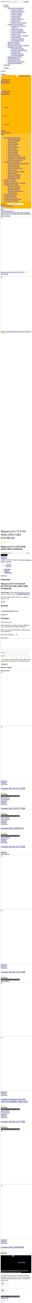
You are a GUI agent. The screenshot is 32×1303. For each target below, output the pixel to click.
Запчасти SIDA (16, 37)
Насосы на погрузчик (14, 60)
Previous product (5, 216)
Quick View (4, 784)
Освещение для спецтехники (16, 157)
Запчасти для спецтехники (16, 8)
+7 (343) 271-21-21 (8, 76)
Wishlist (6, 68)
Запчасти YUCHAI (17, 29)
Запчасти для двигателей (15, 24)
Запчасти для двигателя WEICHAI (18, 163)
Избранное (4, 556)
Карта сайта (21, 1262)
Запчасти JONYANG (14, 155)
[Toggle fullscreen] (5, 1300)
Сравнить (4, 558)
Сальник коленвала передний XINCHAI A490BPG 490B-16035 (14, 1100)
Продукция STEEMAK (15, 63)
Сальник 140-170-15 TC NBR (13, 788)
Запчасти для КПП (13, 42)
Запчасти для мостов (14, 44)
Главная (6, 107)
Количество (6, 553)
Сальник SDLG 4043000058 (12, 1247)
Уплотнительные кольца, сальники (18, 45)
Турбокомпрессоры (13, 58)
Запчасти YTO (15, 34)
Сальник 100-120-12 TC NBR (13, 846)
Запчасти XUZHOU (17, 19)
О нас (6, 5)
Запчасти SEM (15, 18)
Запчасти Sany (15, 21)
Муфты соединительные (18, 22)
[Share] (3, 1300)
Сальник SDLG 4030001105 (12, 828)
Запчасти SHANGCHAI (18, 32)
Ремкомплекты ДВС (14, 178)
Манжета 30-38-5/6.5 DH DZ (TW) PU (12, 272)
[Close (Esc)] (1, 1300)
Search (26, 1)
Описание (7, 569)
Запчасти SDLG (16, 16)
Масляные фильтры (17, 53)
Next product (4, 274)
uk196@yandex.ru (24, 76)
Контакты (7, 65)
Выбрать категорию (7, 206)
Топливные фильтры (17, 55)
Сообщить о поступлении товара (10, 796)
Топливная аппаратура (15, 57)
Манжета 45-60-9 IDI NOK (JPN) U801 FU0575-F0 (16, 331)
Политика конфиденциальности (10, 1270)
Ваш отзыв (4, 637)
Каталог (6, 6)
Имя (2, 652)
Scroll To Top (4, 1298)
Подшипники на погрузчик (16, 61)
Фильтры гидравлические (19, 50)
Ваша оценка (5, 634)
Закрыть (3, 74)
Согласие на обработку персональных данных (14, 1271)
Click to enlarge (5, 527)
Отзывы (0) (8, 572)
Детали (6, 571)
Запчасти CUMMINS (17, 39)
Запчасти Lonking (16, 14)
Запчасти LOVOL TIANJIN (19, 35)
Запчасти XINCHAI (17, 31)
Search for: (4, 1)
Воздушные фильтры (17, 48)
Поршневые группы (17, 40)
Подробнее (4, 794)
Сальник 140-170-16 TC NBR (13, 808)
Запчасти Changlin (16, 9)
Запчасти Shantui (13, 152)
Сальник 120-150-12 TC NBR (13, 1121)
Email (3, 656)
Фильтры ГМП (15, 52)
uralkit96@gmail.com (23, 594)
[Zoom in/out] (6, 1300)
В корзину (4, 555)
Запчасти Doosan (13, 154)
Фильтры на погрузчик (15, 47)
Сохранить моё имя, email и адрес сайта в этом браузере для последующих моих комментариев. (16, 660)
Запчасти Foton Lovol (17, 11)
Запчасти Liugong (16, 13)
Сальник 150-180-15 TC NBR (13, 972)
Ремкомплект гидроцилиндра (17, 158)
